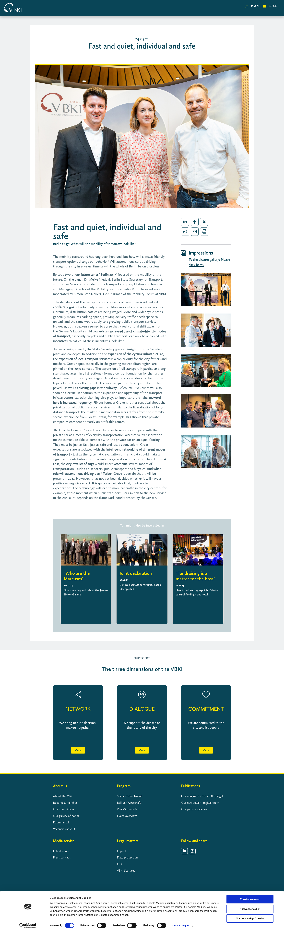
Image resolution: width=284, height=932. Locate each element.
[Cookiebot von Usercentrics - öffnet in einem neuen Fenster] (27, 925)
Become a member (65, 803)
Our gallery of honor (66, 816)
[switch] (101, 925)
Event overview (127, 816)
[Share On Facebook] (195, 222)
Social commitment (129, 796)
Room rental (61, 822)
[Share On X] (204, 222)
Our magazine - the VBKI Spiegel (202, 796)
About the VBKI (63, 796)
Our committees (63, 809)
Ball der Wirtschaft (129, 803)
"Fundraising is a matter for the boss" (195, 575)
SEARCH (255, 6)
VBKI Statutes (126, 870)
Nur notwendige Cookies (250, 918)
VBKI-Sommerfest (128, 809)
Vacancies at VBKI (64, 829)
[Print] (204, 231)
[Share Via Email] (195, 231)
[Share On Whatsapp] (185, 231)
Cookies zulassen (250, 899)
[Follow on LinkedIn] (184, 851)
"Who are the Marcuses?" (77, 575)
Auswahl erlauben (250, 908)
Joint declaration (136, 573)
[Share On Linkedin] (185, 222)
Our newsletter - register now (200, 803)
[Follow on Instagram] (192, 851)
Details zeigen (180, 925)
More (78, 750)
